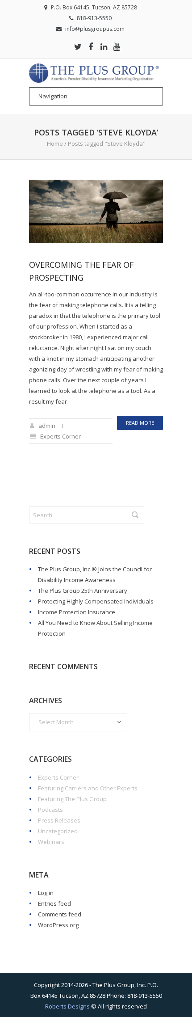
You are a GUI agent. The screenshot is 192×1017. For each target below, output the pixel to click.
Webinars (51, 842)
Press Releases (59, 820)
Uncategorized (58, 831)
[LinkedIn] (103, 46)
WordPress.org (58, 925)
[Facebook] (90, 46)
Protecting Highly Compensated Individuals (96, 601)
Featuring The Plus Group (72, 799)
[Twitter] (77, 46)
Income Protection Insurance (76, 612)
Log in (46, 893)
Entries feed (54, 903)
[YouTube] (116, 46)
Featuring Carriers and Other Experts (88, 788)
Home (55, 143)
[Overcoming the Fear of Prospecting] (96, 211)
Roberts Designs (67, 1006)
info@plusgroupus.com (95, 29)
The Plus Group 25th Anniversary (82, 591)
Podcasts (50, 810)
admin (46, 426)
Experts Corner (60, 436)
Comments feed (59, 914)
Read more (140, 422)
